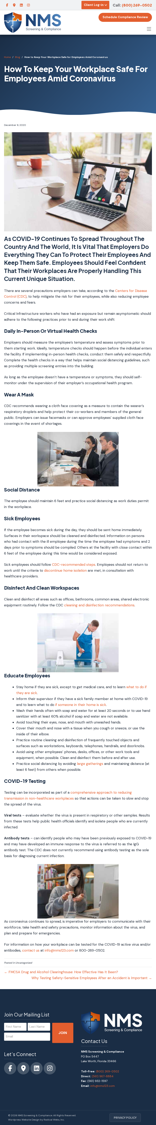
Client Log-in (94, 5)
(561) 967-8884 (103, 1076)
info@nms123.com (59, 950)
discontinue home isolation (65, 570)
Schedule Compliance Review (125, 17)
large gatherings (90, 763)
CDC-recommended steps (73, 564)
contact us (30, 950)
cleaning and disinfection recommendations (99, 605)
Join (62, 1032)
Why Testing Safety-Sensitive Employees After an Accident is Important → (91, 978)
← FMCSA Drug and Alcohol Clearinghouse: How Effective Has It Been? (61, 972)
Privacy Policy (125, 1117)
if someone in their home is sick (80, 704)
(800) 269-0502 (137, 5)
